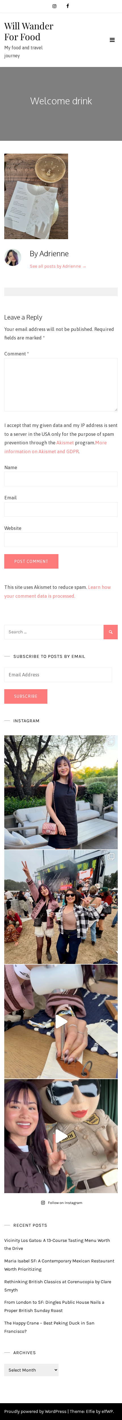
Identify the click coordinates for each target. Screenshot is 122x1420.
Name (10, 467)
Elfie (90, 1411)
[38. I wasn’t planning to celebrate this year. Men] (61, 792)
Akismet (65, 442)
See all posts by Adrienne (58, 266)
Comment (16, 354)
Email (10, 498)
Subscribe (25, 696)
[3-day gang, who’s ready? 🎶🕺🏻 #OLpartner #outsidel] (61, 1136)
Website (12, 528)
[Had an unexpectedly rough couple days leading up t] (61, 907)
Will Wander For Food (28, 30)
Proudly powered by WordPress (36, 1411)
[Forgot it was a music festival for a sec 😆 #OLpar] (61, 1022)
